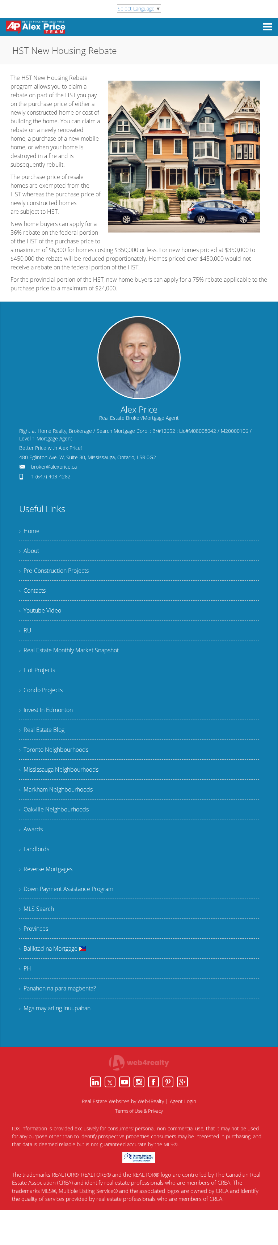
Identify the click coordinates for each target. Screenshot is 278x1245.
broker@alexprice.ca (54, 466)
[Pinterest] (168, 1081)
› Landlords (34, 849)
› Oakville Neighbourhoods (54, 809)
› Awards (31, 829)
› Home (29, 531)
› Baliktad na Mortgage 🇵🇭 (52, 948)
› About (29, 551)
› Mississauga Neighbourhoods (58, 769)
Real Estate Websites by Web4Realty (123, 1101)
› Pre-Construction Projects (54, 571)
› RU (25, 630)
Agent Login (183, 1101)
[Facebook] (153, 1081)
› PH (25, 968)
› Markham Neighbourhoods (56, 789)
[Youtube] (124, 1081)
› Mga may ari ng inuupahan (54, 1008)
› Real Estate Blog (41, 730)
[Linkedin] (95, 1081)
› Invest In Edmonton (46, 710)
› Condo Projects (41, 690)
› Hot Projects (37, 670)
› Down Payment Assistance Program (66, 889)
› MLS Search (36, 909)
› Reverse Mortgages (45, 869)
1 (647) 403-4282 (51, 476)
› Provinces (33, 929)
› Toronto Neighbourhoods (53, 750)
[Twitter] (110, 1081)
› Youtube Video (40, 610)
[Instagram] (139, 1081)
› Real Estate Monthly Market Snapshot (69, 650)
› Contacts (32, 590)
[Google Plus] (182, 1081)
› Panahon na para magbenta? (57, 988)
